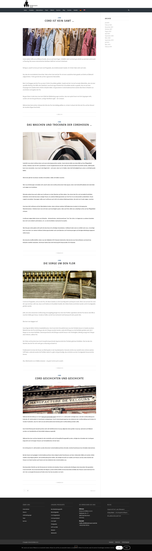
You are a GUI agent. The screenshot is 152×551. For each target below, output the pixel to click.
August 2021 (108, 31)
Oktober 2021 (108, 29)
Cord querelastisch (55, 518)
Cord (59, 18)
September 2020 (109, 36)
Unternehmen (26, 509)
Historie (24, 512)
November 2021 (109, 27)
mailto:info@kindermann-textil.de (88, 523)
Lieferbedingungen (27, 515)
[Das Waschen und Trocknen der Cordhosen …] (59, 146)
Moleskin (53, 530)
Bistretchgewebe (55, 512)
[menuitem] (25, 10)
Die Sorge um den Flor (59, 263)
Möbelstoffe (54, 533)
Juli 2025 (107, 23)
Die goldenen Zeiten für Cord (114, 516)
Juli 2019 (107, 42)
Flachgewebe (54, 524)
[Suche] (128, 10)
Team (24, 518)
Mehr (127, 547)
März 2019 (107, 44)
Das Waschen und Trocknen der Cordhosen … (59, 124)
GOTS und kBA (54, 527)
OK (119, 547)
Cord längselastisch (55, 515)
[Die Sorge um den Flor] (59, 285)
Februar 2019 (108, 46)
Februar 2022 (108, 25)
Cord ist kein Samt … (59, 20)
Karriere (25, 521)
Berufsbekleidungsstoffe (56, 509)
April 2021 (107, 33)
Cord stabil (53, 521)
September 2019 (109, 40)
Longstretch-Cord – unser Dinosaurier (116, 509)
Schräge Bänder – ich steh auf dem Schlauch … (117, 512)
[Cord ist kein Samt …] (59, 42)
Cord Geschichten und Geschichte (59, 378)
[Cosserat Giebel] (59, 400)
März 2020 (107, 38)
